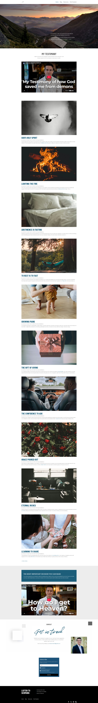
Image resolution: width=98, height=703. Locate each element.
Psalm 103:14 (43, 464)
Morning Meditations (40, 140)
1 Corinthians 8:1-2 (55, 555)
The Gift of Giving (29, 367)
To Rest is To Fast (29, 275)
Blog (61, 2)
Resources (65, 2)
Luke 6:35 (60, 371)
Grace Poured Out (29, 459)
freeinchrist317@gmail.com (55, 643)
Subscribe (49, 674)
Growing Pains (28, 321)
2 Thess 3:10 (63, 280)
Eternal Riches (28, 505)
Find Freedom (73, 2)
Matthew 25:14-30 (44, 142)
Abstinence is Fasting (31, 229)
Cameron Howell (26, 140)
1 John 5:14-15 (58, 418)
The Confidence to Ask (32, 413)
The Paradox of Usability (41, 691)
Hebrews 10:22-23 (61, 188)
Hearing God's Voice (41, 689)
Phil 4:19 (32, 556)
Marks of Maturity (40, 693)
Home (57, 2)
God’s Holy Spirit (29, 137)
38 (62, 371)
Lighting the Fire (29, 183)
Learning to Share (30, 551)
